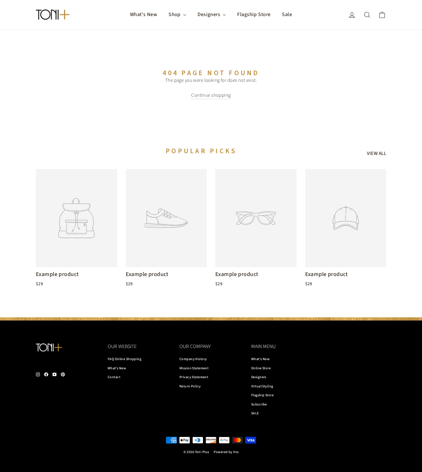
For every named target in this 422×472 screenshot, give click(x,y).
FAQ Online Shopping (124, 359)
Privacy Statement (193, 377)
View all (376, 153)
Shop (175, 14)
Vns (236, 452)
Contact (114, 377)
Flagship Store (253, 14)
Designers (209, 14)
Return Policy (190, 386)
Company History (193, 359)
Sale (287, 14)
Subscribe (259, 404)
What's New (143, 14)
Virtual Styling (262, 386)
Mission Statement (193, 368)
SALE (255, 413)
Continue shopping (211, 95)
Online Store (261, 368)
